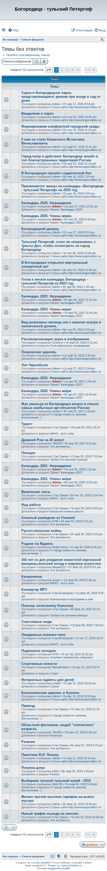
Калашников (31, 577)
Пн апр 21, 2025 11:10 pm (79, 163)
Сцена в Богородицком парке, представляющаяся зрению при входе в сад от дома (61, 96)
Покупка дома (33, 768)
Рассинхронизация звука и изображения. (55, 339)
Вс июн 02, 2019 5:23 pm (87, 745)
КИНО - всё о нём (62, 433)
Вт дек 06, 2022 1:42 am (78, 286)
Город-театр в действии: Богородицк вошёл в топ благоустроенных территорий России (59, 158)
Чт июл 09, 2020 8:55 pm (87, 508)
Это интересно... (61, 446)
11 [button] (87, 70)
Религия (28, 742)
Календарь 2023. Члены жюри (46, 309)
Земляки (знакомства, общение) (71, 657)
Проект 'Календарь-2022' (66, 384)
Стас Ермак (60, 427)
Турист (26, 424)
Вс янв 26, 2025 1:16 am (79, 176)
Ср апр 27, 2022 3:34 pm (79, 368)
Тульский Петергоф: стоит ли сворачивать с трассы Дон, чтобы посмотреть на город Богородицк (58, 246)
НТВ (55, 521)
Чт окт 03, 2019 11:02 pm (77, 654)
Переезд (28, 706)
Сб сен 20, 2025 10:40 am (79, 117)
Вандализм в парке (37, 113)
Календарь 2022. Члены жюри (46, 391)
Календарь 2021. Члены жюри (46, 479)
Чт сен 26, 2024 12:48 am (79, 253)
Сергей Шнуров (62, 593)
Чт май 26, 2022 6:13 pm (81, 342)
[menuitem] (13, 30)
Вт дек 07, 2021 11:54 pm (80, 394)
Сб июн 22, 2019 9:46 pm (81, 732)
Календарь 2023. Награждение (46, 296)
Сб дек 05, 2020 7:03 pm (86, 456)
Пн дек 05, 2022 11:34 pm (80, 312)
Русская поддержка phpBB (53, 868)
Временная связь (36, 492)
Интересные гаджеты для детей (47, 680)
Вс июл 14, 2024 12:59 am (80, 269)
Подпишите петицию (38, 651)
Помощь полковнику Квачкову (47, 606)
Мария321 (58, 567)
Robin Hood (59, 547)
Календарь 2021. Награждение (46, 466)
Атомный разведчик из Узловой (48, 518)
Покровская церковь (38, 352)
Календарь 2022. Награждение (46, 378)
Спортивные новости (39, 664)
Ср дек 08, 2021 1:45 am (80, 381)
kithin (55, 771)
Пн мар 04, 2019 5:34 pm (81, 784)
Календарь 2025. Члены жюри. (46, 216)
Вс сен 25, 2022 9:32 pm (79, 329)
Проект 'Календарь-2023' (66, 302)
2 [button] (62, 70)
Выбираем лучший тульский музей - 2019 (56, 781)
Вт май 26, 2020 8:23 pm (87, 534)
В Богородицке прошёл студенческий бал (56, 173)
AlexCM (57, 784)
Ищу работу (31, 505)
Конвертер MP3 (34, 589)
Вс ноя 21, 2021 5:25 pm (79, 411)
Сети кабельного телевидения (70, 345)
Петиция (28, 453)
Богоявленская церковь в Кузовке (50, 693)
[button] (49, 70)
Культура (56, 735)
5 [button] (78, 70)
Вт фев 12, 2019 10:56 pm (80, 804)
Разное (54, 774)
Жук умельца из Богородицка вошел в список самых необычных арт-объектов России (60, 406)
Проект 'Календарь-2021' (66, 472)
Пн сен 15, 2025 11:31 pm (79, 129)
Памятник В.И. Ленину (40, 755)
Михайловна (60, 667)
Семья (54, 686)
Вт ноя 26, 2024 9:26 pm (80, 219)
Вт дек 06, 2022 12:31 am (80, 299)
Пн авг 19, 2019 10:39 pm (79, 696)
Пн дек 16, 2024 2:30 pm (79, 193)
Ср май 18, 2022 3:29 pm (79, 355)
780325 (57, 443)
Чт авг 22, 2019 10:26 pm (80, 683)
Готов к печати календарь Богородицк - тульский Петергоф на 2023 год (54, 281)
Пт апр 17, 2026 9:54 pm (79, 104)
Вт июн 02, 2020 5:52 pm (77, 521)
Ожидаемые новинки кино (43, 635)
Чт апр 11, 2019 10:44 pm (79, 758)
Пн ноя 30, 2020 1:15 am (80, 469)
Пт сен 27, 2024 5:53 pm (79, 232)
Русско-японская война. (41, 531)
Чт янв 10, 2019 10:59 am (87, 817)
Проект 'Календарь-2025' (66, 209)
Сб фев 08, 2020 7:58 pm (87, 625)
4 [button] (72, 70)
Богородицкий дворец (40, 229)
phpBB (45, 862)
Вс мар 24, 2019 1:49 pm (78, 771)
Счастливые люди (36, 622)
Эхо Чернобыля (34, 365)
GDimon (57, 342)
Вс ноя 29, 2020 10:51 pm (80, 482)
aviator (56, 411)
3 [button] (67, 70)
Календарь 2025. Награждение (46, 203)
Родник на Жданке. (37, 544)
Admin (56, 104)
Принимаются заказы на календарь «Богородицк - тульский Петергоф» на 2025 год (62, 188)
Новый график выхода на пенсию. (50, 814)
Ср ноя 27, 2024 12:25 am (81, 206)
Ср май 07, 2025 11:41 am (80, 146)
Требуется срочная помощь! (69, 459)
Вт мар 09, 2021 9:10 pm (80, 443)
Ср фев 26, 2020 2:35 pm (80, 580)
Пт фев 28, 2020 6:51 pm (85, 567)
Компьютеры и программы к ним (71, 599)
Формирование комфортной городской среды (60, 126)
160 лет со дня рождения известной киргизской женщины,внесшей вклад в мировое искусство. (61, 562)
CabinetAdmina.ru (71, 865)
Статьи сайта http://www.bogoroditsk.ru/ (75, 107)
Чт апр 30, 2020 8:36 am (85, 547)
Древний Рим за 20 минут (42, 440)
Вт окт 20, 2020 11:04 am (87, 495)
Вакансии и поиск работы (67, 511)
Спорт (54, 673)
